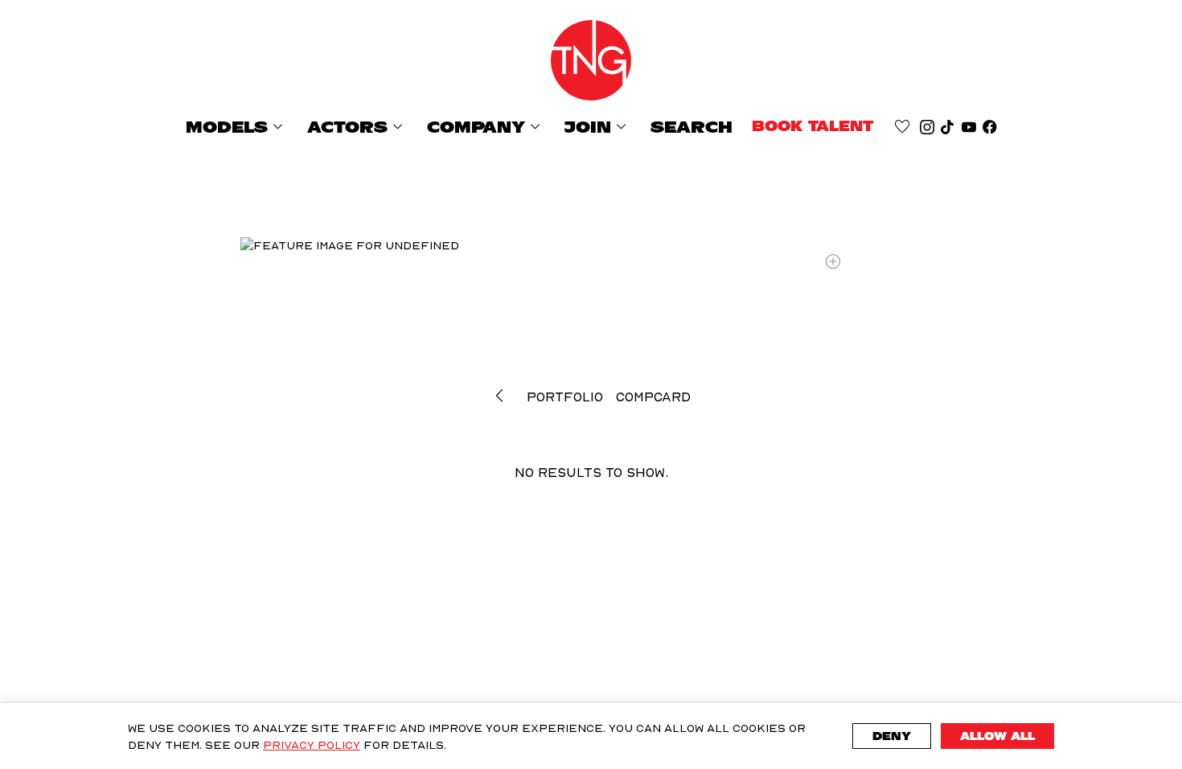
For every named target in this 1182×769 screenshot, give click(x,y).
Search (692, 127)
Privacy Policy (311, 744)
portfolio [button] (565, 396)
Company (486, 127)
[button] (502, 396)
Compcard (653, 396)
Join (597, 127)
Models (237, 127)
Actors (357, 127)
